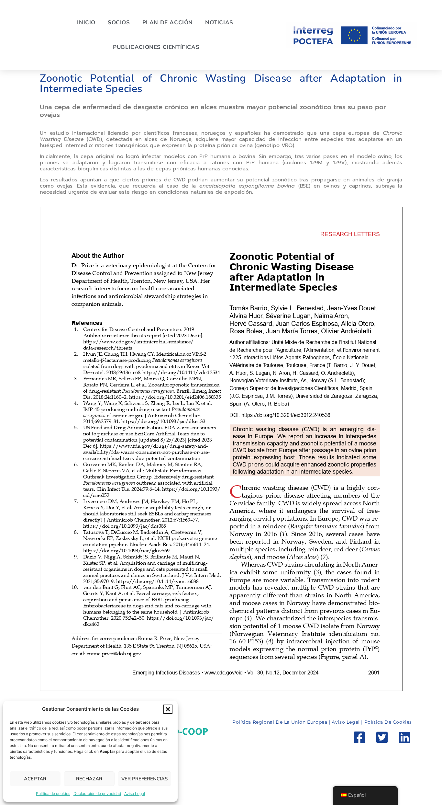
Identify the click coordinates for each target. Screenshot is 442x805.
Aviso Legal (134, 793)
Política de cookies (53, 793)
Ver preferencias (144, 779)
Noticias (219, 22)
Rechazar (89, 779)
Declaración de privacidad (97, 793)
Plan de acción (167, 22)
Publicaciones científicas (156, 47)
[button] (168, 709)
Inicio (86, 22)
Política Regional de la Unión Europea (280, 722)
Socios (119, 22)
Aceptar (35, 779)
